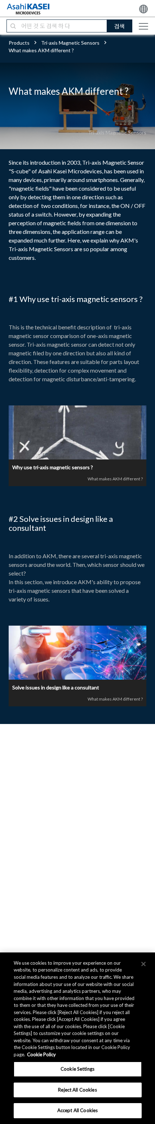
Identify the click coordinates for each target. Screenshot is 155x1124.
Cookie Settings (77, 1069)
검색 (119, 26)
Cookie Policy (41, 1054)
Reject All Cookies (77, 1090)
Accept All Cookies (77, 1110)
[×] (143, 964)
